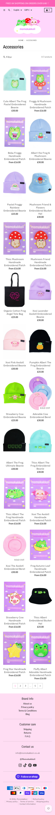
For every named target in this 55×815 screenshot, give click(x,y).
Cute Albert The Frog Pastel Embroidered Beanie (14, 104)
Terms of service (27, 801)
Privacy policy (12, 801)
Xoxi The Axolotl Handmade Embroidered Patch (40, 517)
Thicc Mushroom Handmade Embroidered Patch (14, 262)
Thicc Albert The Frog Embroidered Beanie (40, 465)
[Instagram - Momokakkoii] (20, 765)
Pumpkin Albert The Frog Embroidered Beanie (40, 365)
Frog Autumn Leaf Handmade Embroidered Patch (40, 568)
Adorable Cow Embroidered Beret (40, 415)
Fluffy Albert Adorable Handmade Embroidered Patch (40, 672)
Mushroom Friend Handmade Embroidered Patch (40, 262)
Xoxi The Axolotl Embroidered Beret (14, 567)
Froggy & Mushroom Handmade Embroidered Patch (40, 104)
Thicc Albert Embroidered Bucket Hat (40, 620)
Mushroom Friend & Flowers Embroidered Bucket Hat (40, 209)
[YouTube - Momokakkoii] (35, 765)
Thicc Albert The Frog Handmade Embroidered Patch (14, 517)
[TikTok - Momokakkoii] (25, 765)
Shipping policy (42, 801)
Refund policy (38, 799)
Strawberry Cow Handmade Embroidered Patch (14, 620)
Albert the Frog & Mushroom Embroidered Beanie (40, 155)
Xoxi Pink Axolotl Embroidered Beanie (15, 364)
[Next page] (40, 685)
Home (20, 40)
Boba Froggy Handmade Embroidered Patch (14, 155)
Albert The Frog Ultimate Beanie (15, 464)
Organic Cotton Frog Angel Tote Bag (15, 312)
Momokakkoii (22, 799)
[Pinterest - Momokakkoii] (30, 765)
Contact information (28, 804)
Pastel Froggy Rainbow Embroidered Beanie (15, 207)
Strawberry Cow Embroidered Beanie (15, 415)
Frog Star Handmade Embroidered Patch (14, 670)
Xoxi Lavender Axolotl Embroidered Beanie (40, 313)
